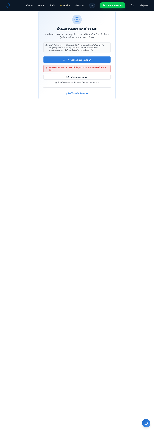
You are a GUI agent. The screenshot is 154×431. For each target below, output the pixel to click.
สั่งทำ (52, 5)
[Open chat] (146, 423)
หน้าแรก (29, 5)
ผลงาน (41, 5)
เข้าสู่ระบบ (144, 5)
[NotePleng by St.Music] (8, 5)
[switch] (92, 5)
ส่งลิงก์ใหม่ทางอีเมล (79, 77)
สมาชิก (66, 5)
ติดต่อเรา (79, 5)
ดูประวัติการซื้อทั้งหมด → (77, 93)
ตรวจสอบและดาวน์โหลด (79, 59)
